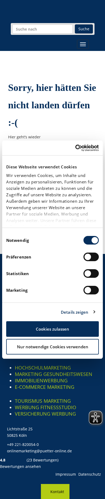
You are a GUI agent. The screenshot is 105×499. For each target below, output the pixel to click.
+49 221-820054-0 (23, 444)
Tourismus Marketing (43, 401)
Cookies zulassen (52, 329)
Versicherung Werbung (45, 414)
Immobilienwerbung (41, 380)
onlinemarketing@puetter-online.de (39, 450)
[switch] (91, 257)
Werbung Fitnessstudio (45, 407)
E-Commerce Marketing (44, 387)
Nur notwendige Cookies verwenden (52, 346)
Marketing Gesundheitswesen (53, 374)
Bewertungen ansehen (20, 466)
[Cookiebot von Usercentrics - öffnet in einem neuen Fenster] (75, 148)
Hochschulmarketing (43, 367)
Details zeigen (74, 312)
